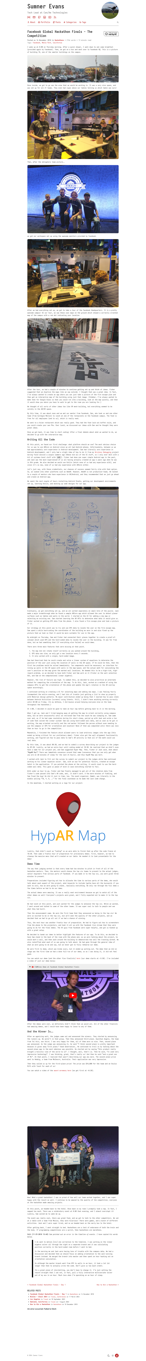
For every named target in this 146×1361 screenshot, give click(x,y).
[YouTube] (49, 17)
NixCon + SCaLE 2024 (38, 1297)
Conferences (61, 1297)
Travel (53, 1297)
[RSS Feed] (54, 17)
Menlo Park (46, 43)
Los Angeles (35, 1299)
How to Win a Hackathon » (108, 1285)
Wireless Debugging (103, 452)
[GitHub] (39, 17)
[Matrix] (28, 17)
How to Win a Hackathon (40, 1304)
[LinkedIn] (44, 17)
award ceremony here (62, 1071)
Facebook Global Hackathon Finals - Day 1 (48, 1294)
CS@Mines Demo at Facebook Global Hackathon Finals (57, 967)
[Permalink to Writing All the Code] (57, 439)
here (78, 958)
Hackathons (59, 40)
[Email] (34, 17)
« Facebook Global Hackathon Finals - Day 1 (46, 1285)
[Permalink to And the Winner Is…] (55, 1031)
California (57, 43)
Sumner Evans (45, 6)
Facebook (36, 43)
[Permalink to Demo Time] (42, 864)
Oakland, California (38, 1302)
